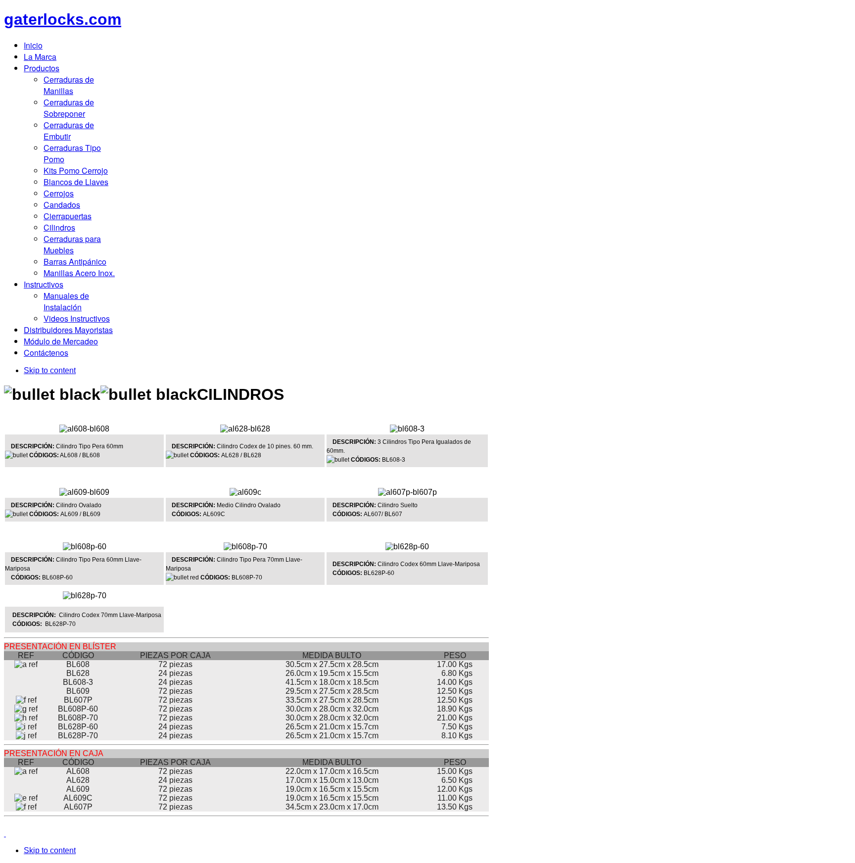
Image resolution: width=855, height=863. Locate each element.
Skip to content (50, 370)
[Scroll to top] (5, 833)
